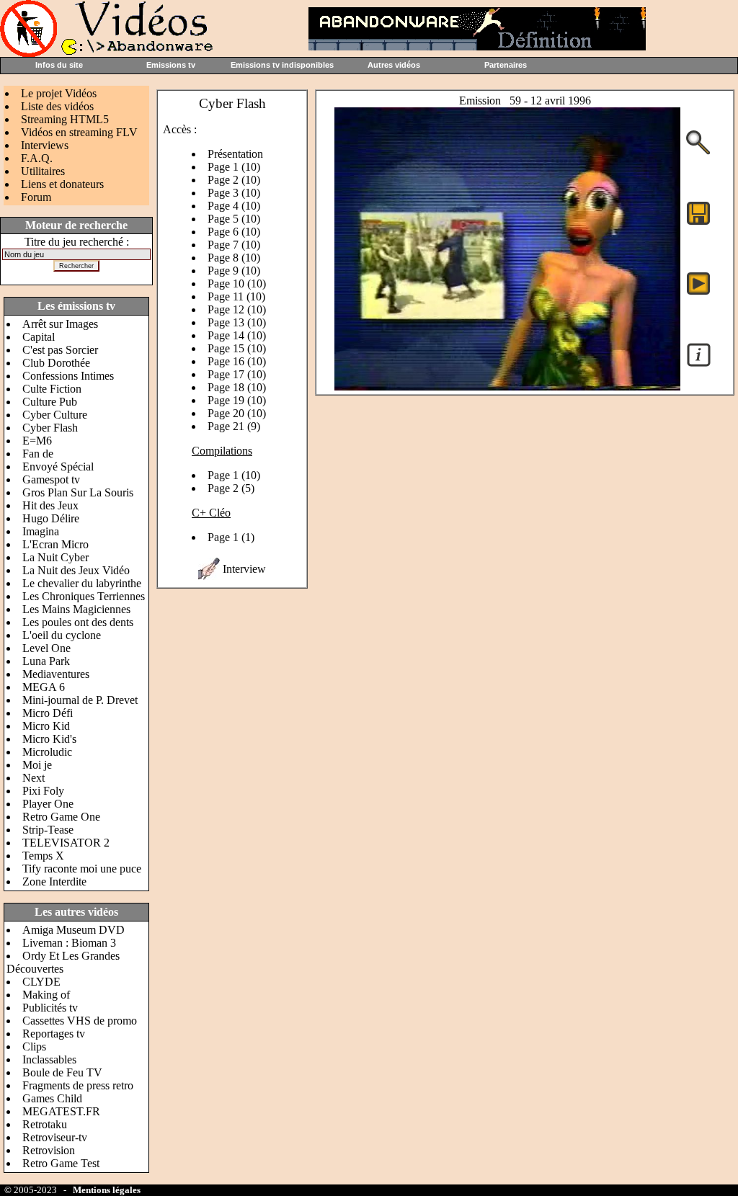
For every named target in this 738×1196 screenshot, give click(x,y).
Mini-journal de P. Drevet (80, 700)
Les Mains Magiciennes (76, 609)
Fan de (37, 453)
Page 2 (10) (234, 180)
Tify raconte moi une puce (81, 868)
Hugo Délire (50, 518)
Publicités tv (50, 1007)
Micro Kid (46, 726)
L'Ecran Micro (55, 544)
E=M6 (37, 440)
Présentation (235, 154)
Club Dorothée (56, 363)
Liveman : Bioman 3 (69, 943)
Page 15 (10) (237, 348)
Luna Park (46, 661)
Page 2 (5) (231, 488)
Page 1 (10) (234, 167)
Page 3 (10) (234, 193)
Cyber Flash (50, 427)
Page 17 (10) (237, 374)
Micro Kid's (49, 739)
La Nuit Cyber (55, 557)
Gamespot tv (51, 479)
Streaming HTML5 (65, 119)
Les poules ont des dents (77, 622)
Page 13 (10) (237, 322)
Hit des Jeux (50, 505)
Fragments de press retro (77, 1085)
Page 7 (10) (234, 244)
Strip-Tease (48, 830)
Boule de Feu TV (62, 1072)
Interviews (44, 145)
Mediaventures (55, 674)
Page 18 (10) (237, 387)
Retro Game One (61, 817)
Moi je (37, 765)
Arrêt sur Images (60, 324)
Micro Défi (47, 713)
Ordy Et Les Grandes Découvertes (63, 962)
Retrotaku (44, 1124)
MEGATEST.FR (61, 1111)
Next (33, 778)
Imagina (40, 531)
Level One (46, 648)
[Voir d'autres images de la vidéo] (698, 153)
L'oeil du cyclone (61, 635)
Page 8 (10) (234, 257)
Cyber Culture (54, 415)
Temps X (43, 855)
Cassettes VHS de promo (79, 1020)
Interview (244, 569)
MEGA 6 (43, 687)
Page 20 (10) (237, 413)
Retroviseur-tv (54, 1137)
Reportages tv (53, 1033)
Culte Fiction (51, 389)
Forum (36, 197)
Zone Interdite (54, 881)
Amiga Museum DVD (73, 930)
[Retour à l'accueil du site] (108, 53)
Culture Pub (49, 402)
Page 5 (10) (234, 219)
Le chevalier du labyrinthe (81, 583)
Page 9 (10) (234, 270)
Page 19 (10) (237, 400)
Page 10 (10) (237, 283)
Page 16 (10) (237, 361)
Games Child (52, 1098)
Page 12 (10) (237, 309)
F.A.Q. (37, 158)
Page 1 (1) (231, 537)
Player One (48, 804)
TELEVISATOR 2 (66, 842)
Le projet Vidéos (59, 93)
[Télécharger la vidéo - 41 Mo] (507, 386)
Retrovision (48, 1150)
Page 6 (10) (234, 232)
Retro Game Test (60, 1163)
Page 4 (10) (234, 206)
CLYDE (41, 982)
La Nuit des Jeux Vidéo (76, 570)
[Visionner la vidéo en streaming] (698, 283)
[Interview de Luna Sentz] (209, 576)
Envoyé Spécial (58, 466)
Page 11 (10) (236, 296)
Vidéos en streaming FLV (79, 132)
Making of (46, 995)
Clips (34, 1046)
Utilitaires (43, 171)
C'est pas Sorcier (60, 350)
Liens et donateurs (62, 184)
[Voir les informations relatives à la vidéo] (699, 366)
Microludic (47, 752)
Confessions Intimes (68, 376)
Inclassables (49, 1059)
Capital (38, 337)
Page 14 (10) (237, 335)
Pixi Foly (43, 791)
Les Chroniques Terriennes (83, 596)
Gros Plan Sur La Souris (77, 492)
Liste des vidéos (57, 106)
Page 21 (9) (234, 426)
